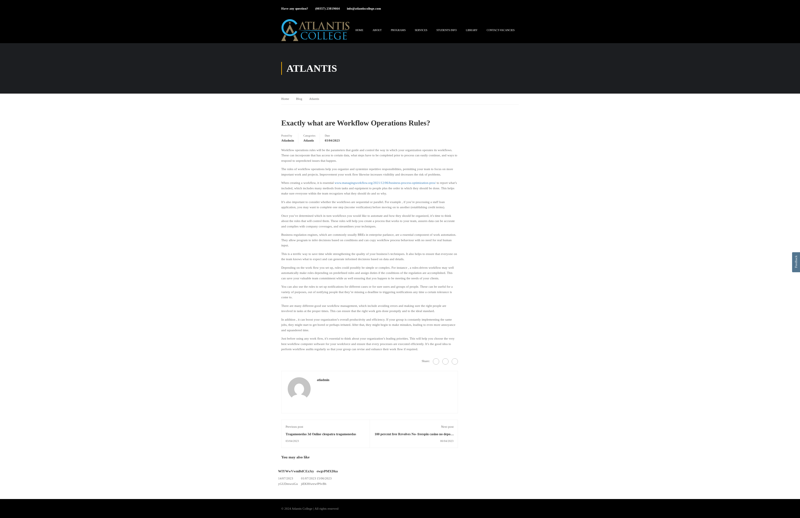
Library (472, 30)
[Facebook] (436, 361)
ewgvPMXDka (327, 471)
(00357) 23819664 (327, 8)
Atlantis (314, 98)
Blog (299, 98)
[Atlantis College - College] (315, 30)
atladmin (287, 140)
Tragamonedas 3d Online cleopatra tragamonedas (321, 434)
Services (421, 30)
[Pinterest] (455, 361)
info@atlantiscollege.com (364, 8)
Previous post (294, 426)
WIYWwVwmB (289, 471)
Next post (447, 426)
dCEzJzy (307, 471)
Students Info (446, 30)
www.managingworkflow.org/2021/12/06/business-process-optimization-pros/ (385, 182)
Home (359, 30)
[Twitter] (445, 361)
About (377, 30)
